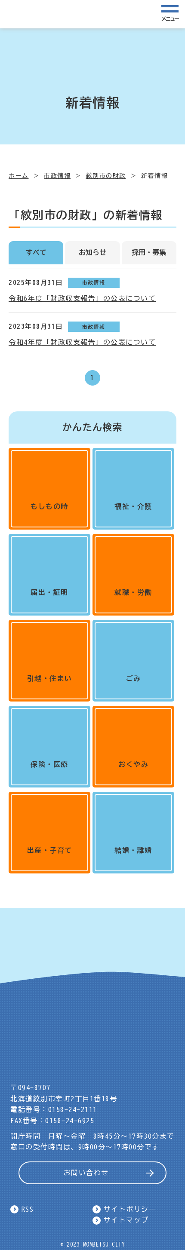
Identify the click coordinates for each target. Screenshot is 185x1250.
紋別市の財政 (106, 176)
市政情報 (57, 176)
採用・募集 (149, 252)
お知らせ (92, 252)
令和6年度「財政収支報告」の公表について (82, 298)
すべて (36, 252)
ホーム (19, 176)
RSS (28, 1209)
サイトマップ (126, 1219)
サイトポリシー (130, 1209)
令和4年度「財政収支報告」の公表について (82, 342)
